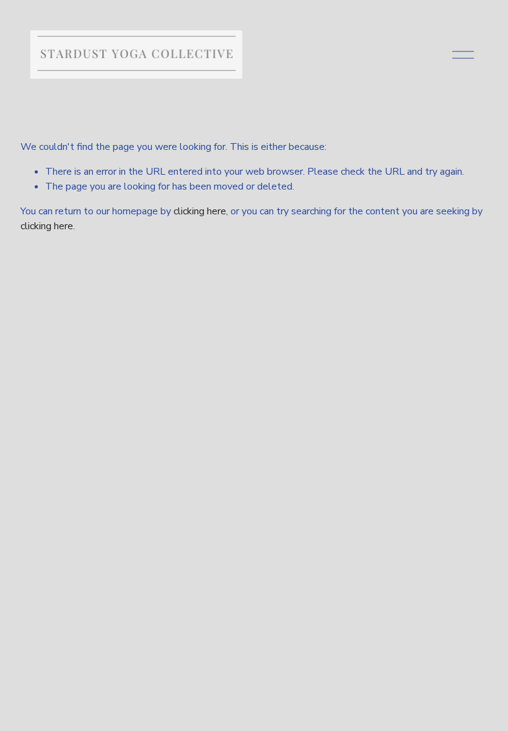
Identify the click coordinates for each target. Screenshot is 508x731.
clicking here (199, 211)
